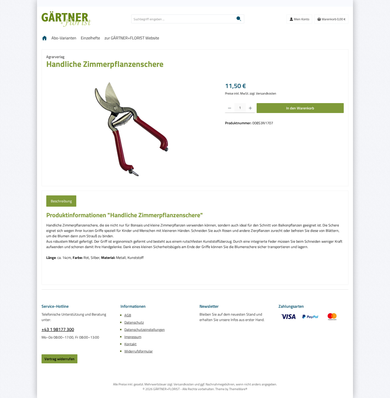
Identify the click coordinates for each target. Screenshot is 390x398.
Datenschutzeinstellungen (144, 329)
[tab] (61, 201)
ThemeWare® (238, 389)
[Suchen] (239, 18)
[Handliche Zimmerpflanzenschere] (131, 129)
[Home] (44, 38)
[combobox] (182, 18)
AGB (127, 315)
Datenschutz (134, 322)
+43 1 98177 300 (58, 329)
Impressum (132, 336)
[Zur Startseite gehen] (66, 19)
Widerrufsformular (138, 351)
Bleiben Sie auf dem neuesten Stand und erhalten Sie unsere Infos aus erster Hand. (232, 317)
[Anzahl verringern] (229, 108)
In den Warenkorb (300, 108)
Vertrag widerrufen (59, 359)
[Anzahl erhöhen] (250, 108)
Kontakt (130, 344)
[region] (131, 129)
